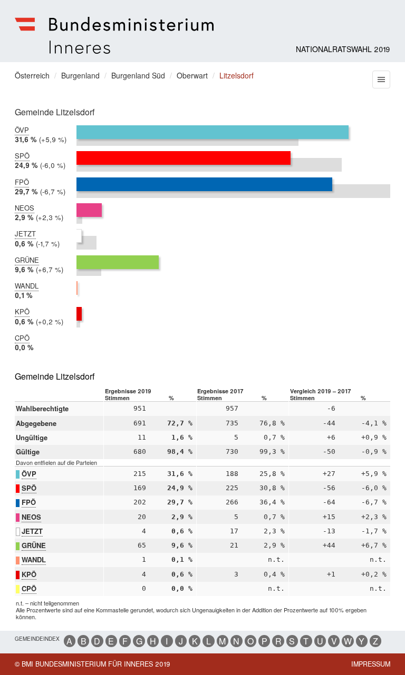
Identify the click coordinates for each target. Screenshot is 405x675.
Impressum (370, 664)
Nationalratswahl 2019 (343, 49)
